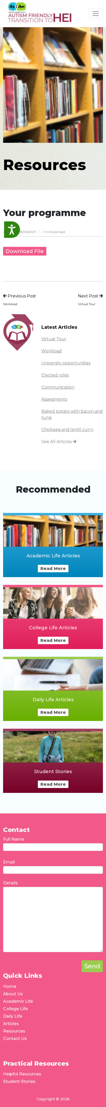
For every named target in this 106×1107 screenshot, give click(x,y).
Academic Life (18, 1001)
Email (9, 862)
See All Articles (57, 441)
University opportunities (66, 363)
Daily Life (12, 1016)
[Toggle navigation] (96, 13)
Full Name (13, 839)
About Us (13, 993)
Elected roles (55, 375)
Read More (53, 568)
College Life (15, 1008)
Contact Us (15, 1038)
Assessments (54, 399)
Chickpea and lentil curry (67, 429)
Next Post (88, 296)
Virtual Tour (53, 338)
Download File (25, 251)
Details (10, 882)
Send (92, 966)
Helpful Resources (22, 1074)
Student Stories (19, 1081)
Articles (11, 1023)
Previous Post (21, 296)
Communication (57, 387)
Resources (14, 1031)
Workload (51, 351)
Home (9, 986)
